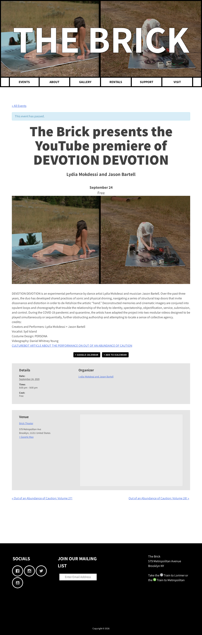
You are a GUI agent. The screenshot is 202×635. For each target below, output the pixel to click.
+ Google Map (26, 437)
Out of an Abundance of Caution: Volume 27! (42, 498)
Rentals (115, 82)
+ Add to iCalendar (115, 354)
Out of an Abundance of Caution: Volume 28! (159, 498)
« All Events (19, 106)
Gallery (85, 82)
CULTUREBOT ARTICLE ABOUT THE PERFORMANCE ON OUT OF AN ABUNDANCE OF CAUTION (72, 346)
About (54, 82)
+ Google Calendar (86, 354)
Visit (177, 82)
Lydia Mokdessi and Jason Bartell (96, 376)
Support (146, 82)
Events (24, 82)
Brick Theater (26, 423)
